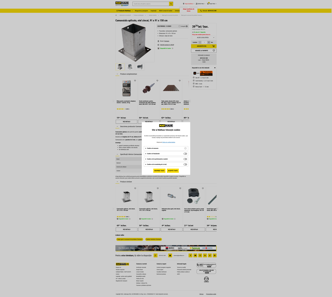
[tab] (166, 148)
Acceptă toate (173, 170)
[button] (151, 148)
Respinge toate (159, 170)
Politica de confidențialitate (168, 142)
